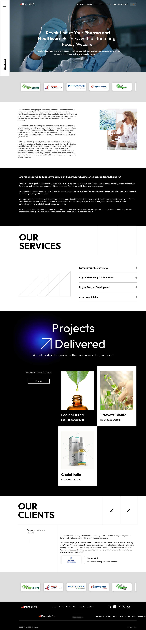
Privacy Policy (132, 627)
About (61, 607)
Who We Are (80, 4)
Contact (90, 607)
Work (102, 4)
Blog (114, 4)
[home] (27, 4)
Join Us (108, 4)
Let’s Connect (123, 4)
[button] (91, 4)
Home (54, 607)
